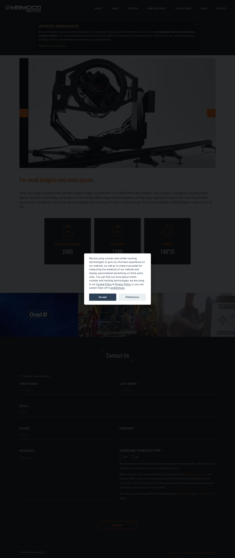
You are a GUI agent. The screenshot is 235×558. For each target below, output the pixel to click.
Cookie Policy (104, 284)
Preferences (132, 297)
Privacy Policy (123, 284)
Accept (103, 297)
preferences (118, 287)
